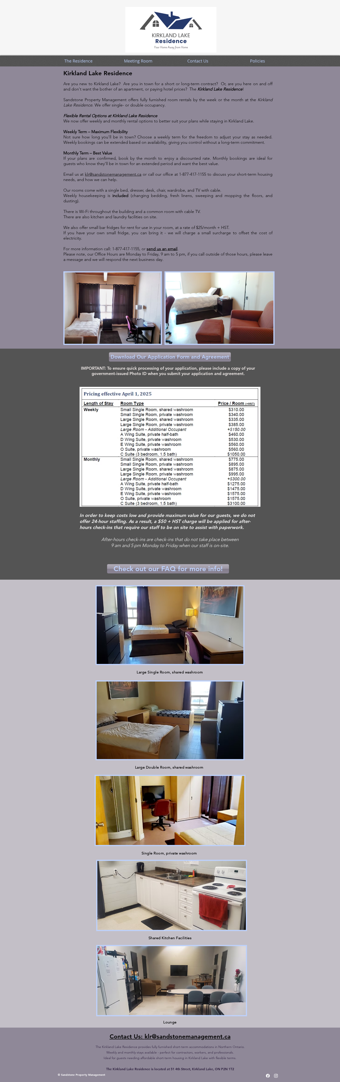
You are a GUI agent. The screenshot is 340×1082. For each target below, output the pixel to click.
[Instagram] (275, 1075)
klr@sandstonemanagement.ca (113, 174)
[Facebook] (267, 1075)
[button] (78, 61)
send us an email (162, 248)
